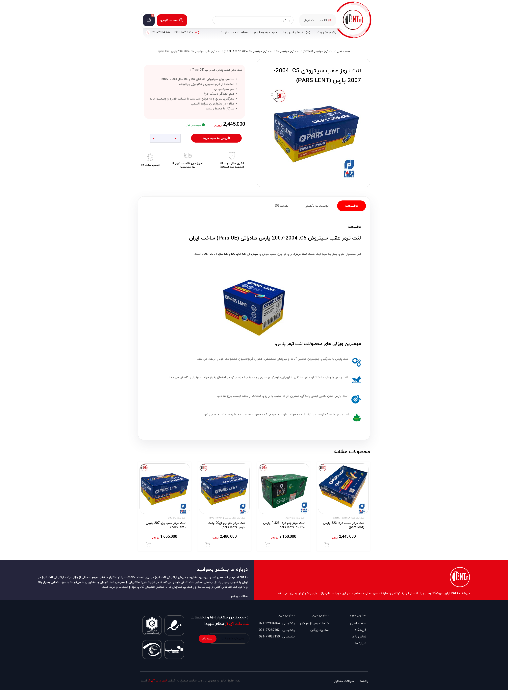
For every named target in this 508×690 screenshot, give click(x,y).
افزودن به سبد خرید (216, 138)
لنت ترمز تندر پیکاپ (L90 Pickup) (227, 517)
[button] (272, 95)
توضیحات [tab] (351, 206)
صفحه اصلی (343, 51)
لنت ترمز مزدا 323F (295, 517)
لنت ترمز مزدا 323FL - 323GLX (348, 517)
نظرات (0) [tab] (281, 206)
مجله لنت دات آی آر (234, 32)
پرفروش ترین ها (294, 32)
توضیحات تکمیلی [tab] (317, 206)
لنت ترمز (301, 254)
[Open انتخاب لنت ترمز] (329, 20)
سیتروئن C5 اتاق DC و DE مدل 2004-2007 (229, 254)
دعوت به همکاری (265, 32)
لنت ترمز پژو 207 (177, 517)
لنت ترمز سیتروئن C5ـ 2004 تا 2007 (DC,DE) (248, 51)
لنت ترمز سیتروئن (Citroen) (318, 51)
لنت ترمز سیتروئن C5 (287, 51)
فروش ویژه (324, 32)
